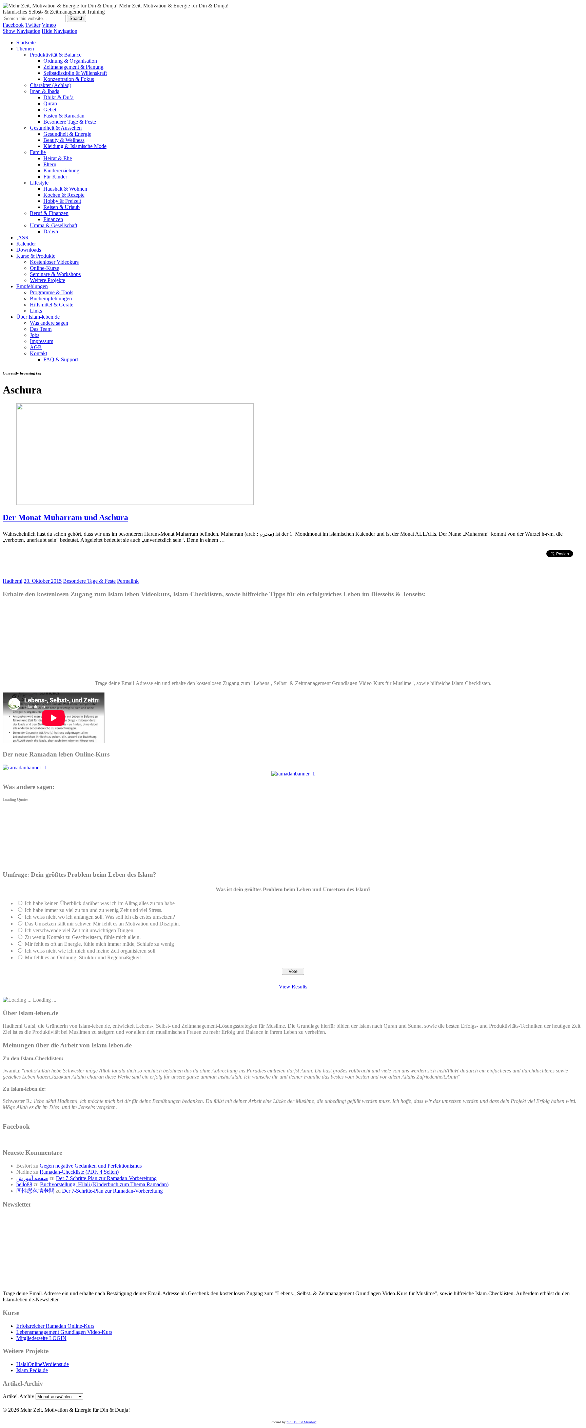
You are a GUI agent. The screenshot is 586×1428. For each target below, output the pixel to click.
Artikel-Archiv (18, 1396)
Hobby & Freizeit (62, 201)
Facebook (13, 25)
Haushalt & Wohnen (65, 189)
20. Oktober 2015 (43, 581)
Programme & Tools (51, 292)
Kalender (26, 244)
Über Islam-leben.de (38, 317)
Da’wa (50, 231)
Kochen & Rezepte (63, 195)
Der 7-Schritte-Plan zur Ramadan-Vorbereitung (106, 1178)
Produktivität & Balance (55, 55)
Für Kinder (55, 176)
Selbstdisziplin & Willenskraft (75, 73)
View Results (293, 986)
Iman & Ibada (44, 91)
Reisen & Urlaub (61, 207)
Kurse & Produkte (35, 256)
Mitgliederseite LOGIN (41, 1338)
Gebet (49, 109)
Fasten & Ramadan (63, 116)
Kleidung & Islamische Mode (74, 146)
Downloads (28, 250)
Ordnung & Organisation (70, 61)
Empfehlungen (32, 286)
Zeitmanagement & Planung (73, 67)
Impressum (41, 341)
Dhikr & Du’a (58, 97)
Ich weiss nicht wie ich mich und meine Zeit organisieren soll (90, 951)
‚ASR (22, 237)
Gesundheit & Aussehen (56, 128)
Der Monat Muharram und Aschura (65, 517)
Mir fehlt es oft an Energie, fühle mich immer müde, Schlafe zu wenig (99, 944)
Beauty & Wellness (63, 140)
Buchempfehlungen (51, 298)
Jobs (34, 335)
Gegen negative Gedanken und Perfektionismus (91, 1166)
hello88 (24, 1184)
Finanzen (53, 219)
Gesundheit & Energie (67, 134)
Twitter (32, 25)
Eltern (49, 164)
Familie (38, 152)
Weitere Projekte (47, 280)
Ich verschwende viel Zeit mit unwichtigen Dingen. (80, 930)
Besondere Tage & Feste (69, 122)
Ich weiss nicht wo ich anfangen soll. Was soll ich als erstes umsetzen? (100, 917)
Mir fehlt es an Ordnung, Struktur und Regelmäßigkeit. (83, 957)
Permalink (128, 581)
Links (36, 311)
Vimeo (49, 25)
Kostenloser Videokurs (54, 262)
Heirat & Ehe (57, 158)
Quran (50, 103)
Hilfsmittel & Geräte (51, 304)
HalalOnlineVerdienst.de (42, 1364)
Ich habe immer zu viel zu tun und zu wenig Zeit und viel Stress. (93, 910)
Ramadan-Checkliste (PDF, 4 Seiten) (79, 1172)
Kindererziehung (61, 170)
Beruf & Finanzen (49, 213)
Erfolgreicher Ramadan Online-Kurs (55, 1326)
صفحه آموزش (32, 1178)
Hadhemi (12, 581)
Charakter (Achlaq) (50, 85)
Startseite (26, 42)
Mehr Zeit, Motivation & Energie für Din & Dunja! (174, 5)
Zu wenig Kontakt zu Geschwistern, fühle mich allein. (83, 937)
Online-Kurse (44, 268)
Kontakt (38, 353)
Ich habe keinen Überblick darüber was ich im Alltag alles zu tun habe (100, 903)
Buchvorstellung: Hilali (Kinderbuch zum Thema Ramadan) (104, 1184)
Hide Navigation (59, 31)
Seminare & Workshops (55, 274)
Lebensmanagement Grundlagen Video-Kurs (64, 1332)
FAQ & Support (60, 359)
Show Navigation (21, 31)
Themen (25, 48)
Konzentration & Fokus (68, 79)
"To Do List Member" (301, 1422)
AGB (36, 347)
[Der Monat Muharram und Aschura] (135, 503)
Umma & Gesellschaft (53, 225)
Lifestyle (39, 183)
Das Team (41, 329)
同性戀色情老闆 (35, 1191)
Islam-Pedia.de (32, 1370)
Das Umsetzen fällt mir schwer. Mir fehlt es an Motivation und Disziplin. (102, 923)
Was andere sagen (49, 323)
